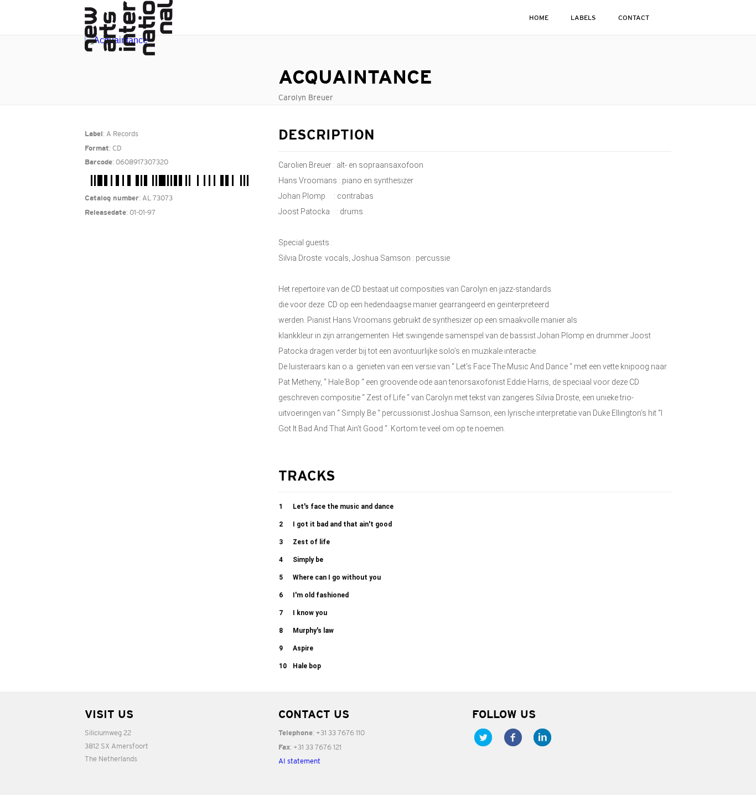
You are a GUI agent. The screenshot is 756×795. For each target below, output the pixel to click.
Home (538, 17)
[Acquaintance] (173, 40)
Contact (633, 17)
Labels (583, 17)
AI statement (299, 761)
